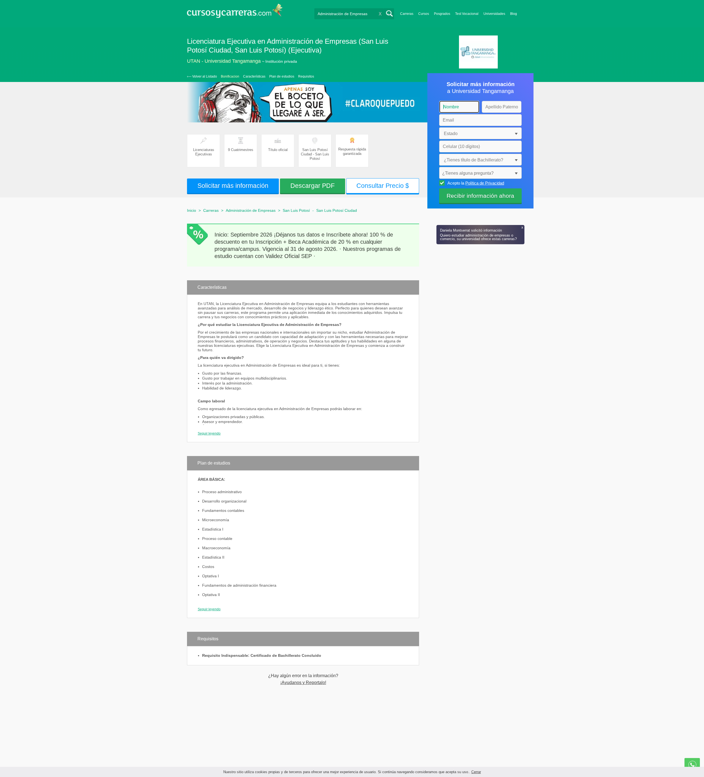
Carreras (406, 13)
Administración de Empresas (251, 210)
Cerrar (476, 772)
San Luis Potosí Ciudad (336, 210)
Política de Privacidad (484, 183)
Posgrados (442, 13)
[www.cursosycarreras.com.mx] (235, 12)
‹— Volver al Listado (202, 76)
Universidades (494, 13)
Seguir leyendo (209, 433)
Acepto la (475, 183)
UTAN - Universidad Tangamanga (224, 61)
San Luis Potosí (296, 210)
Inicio (191, 210)
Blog (513, 13)
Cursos (423, 13)
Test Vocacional (467, 13)
